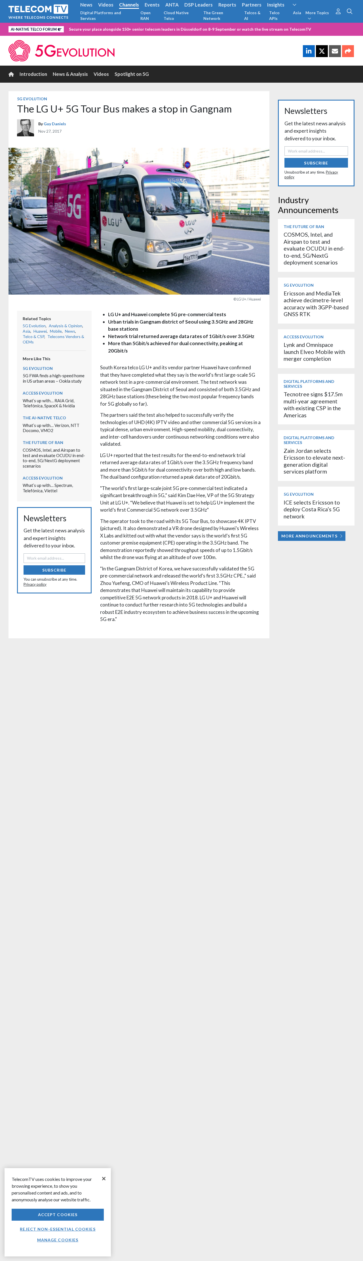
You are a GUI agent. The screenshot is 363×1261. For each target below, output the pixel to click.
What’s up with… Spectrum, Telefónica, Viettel (48, 488)
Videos (105, 5)
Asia (297, 12)
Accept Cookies (58, 1214)
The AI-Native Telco (44, 417)
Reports (227, 5)
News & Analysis (70, 74)
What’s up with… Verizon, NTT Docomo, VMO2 (51, 428)
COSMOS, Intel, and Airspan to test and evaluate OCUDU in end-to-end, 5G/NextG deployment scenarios (54, 457)
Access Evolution (43, 393)
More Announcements (309, 535)
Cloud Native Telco (176, 15)
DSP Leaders (198, 5)
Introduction (33, 74)
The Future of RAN (43, 442)
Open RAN (145, 15)
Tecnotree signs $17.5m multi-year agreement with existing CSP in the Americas (313, 404)
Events (152, 5)
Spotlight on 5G (132, 74)
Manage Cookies (58, 1239)
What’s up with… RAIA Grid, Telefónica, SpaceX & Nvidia (49, 403)
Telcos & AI (252, 15)
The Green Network (213, 15)
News (86, 5)
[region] (58, 1212)
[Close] (104, 1178)
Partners (251, 5)
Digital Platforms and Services (100, 15)
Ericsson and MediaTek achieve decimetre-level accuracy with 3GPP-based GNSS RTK (316, 303)
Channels (129, 5)
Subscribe (54, 570)
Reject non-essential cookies (57, 1229)
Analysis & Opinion (65, 325)
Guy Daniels (55, 123)
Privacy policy (35, 584)
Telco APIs (274, 15)
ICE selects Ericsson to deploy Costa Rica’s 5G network (312, 509)
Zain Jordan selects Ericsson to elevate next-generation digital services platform (314, 461)
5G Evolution (32, 98)
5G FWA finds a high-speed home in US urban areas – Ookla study (54, 378)
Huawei (40, 331)
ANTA (172, 5)
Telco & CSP (33, 336)
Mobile (56, 331)
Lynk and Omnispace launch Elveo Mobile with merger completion (314, 351)
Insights (275, 5)
